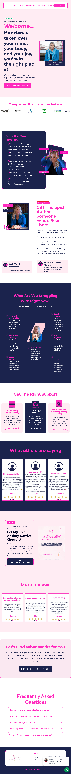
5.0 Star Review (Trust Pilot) (15, 21)
